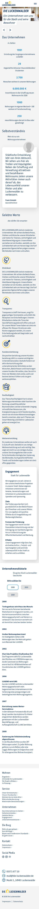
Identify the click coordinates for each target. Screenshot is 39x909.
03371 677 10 (12, 871)
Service (6, 789)
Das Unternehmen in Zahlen (12, 811)
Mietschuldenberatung (10, 799)
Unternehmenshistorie (10, 819)
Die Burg (6, 825)
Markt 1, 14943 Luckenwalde (20, 880)
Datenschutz (7, 845)
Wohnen (6, 773)
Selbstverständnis (9, 813)
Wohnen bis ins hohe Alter (12, 797)
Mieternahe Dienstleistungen (13, 801)
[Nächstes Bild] (10, 30)
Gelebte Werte (7, 815)
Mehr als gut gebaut (9, 829)
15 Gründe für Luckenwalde (12, 779)
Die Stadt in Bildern (9, 781)
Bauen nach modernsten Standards (15, 833)
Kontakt (6, 841)
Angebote (6, 777)
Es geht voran (7, 836)
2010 (26, 587)
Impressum (6, 847)
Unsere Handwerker (9, 795)
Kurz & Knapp (7, 831)
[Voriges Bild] (4, 30)
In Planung (6, 783)
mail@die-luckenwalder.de (19, 875)
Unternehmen (9, 807)
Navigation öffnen (35, 3)
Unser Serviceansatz (9, 793)
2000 (13, 587)
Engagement (7, 817)
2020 (13, 595)
